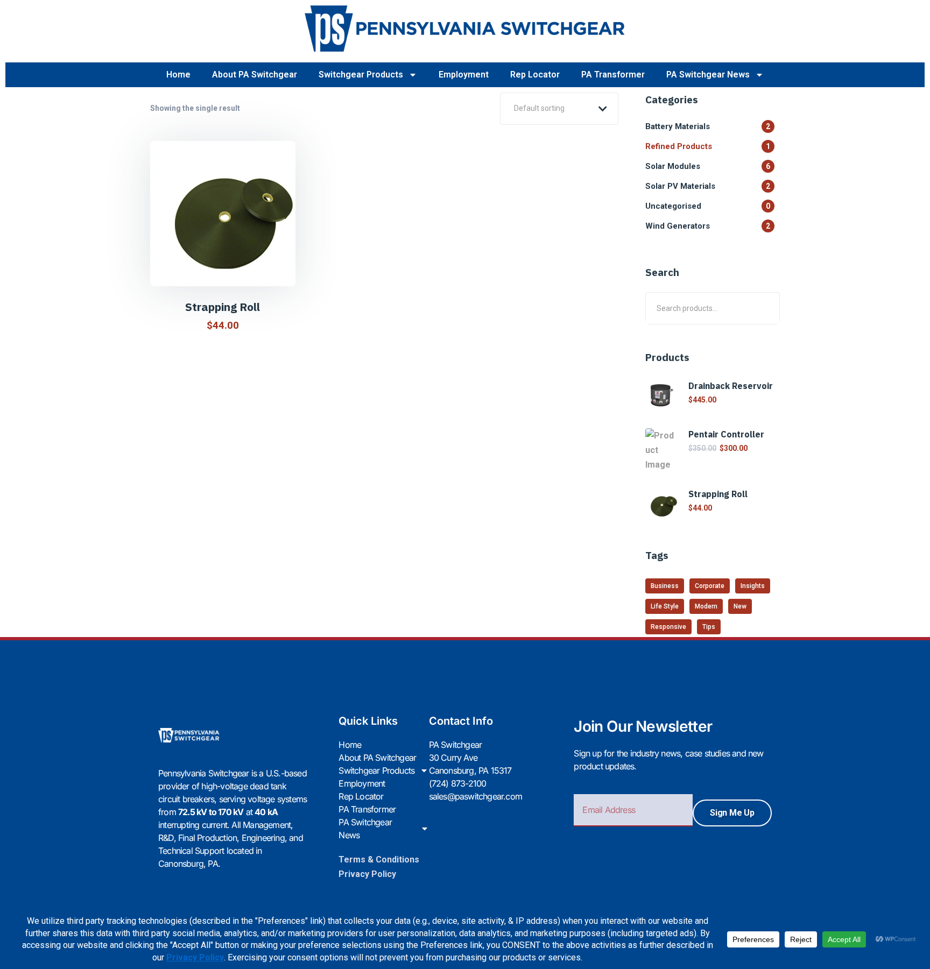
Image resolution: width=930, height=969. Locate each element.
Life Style (665, 606)
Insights (753, 586)
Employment (464, 74)
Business (665, 586)
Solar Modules (707, 166)
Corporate (709, 586)
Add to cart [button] (229, 270)
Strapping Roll (222, 306)
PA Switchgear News (708, 74)
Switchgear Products (361, 74)
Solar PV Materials (707, 186)
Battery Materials (707, 126)
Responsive (668, 627)
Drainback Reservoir (730, 385)
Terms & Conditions (379, 859)
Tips (708, 627)
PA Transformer (613, 74)
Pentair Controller (726, 434)
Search (764, 308)
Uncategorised (707, 206)
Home (178, 74)
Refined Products (707, 146)
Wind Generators (707, 226)
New (740, 606)
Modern (706, 606)
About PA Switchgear (254, 74)
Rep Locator (535, 74)
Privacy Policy (367, 874)
